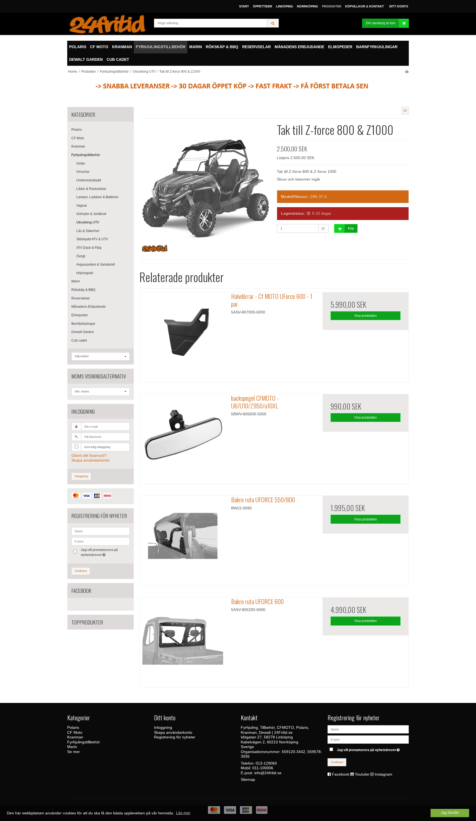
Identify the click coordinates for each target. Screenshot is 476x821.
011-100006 (262, 768)
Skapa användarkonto (90, 460)
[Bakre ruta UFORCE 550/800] (183, 539)
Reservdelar (80, 298)
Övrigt (80, 256)
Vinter (80, 163)
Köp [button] (351, 228)
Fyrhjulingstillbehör (85, 155)
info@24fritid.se (268, 773)
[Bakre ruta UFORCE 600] (183, 640)
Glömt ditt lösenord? (89, 455)
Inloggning (81, 476)
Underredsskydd (88, 180)
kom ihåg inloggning (97, 447)
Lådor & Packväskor (91, 189)
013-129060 (266, 763)
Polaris (76, 130)
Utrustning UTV (87, 222)
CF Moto (77, 138)
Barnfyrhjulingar (83, 324)
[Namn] (368, 729)
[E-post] (368, 739)
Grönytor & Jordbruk (91, 214)
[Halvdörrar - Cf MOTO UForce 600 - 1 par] (183, 335)
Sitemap (248, 779)
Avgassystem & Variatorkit (95, 264)
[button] (405, 110)
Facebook (340, 774)
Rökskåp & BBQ (83, 290)
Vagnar (81, 206)
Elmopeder (79, 315)
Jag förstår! (450, 813)
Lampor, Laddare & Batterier (97, 197)
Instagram (383, 774)
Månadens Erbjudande (88, 307)
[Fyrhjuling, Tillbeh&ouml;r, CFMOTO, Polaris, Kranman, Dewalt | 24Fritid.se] (107, 24)
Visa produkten (365, 316)
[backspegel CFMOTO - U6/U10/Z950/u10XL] (183, 437)
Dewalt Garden (82, 332)
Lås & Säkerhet (87, 231)
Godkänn (81, 570)
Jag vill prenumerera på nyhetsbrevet (99, 552)
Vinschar (83, 172)
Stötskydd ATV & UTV (92, 239)
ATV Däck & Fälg (88, 248)
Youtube (362, 774)
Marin (75, 281)
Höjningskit (84, 273)
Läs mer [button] (183, 813)
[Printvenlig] (407, 71)
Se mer (73, 751)
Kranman (78, 146)
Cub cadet (79, 340)
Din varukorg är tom (380, 23)
